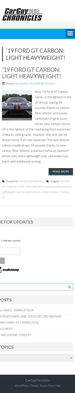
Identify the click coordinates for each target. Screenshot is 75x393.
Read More (61, 171)
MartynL (49, 83)
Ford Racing (36, 181)
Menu (70, 33)
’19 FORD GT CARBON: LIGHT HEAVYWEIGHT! (31, 73)
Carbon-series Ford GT (58, 186)
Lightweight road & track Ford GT (21, 192)
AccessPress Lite (50, 385)
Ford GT (23, 181)
